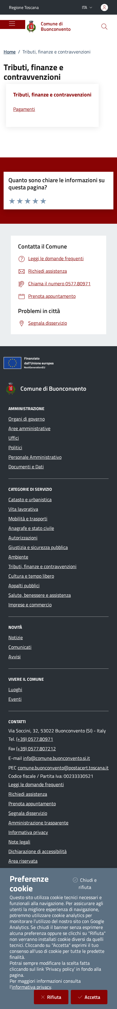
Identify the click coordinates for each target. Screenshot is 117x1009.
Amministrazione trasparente (38, 822)
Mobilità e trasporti (27, 518)
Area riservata (23, 860)
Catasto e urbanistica (30, 499)
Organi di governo (26, 418)
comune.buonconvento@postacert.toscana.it (63, 767)
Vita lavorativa (23, 509)
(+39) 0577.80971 (34, 739)
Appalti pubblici (24, 585)
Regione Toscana (24, 7)
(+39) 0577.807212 (36, 748)
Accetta (96, 997)
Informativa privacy (28, 832)
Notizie (15, 637)
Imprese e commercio (30, 604)
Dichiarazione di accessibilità (37, 851)
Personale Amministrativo (35, 457)
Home (10, 51)
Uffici (13, 437)
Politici (15, 447)
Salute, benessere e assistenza (39, 595)
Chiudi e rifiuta (92, 883)
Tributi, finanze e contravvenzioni (42, 566)
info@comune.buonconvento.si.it (56, 758)
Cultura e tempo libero (31, 575)
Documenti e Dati (26, 466)
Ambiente (18, 556)
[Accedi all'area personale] (104, 7)
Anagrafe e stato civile (31, 528)
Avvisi (14, 656)
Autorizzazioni (23, 537)
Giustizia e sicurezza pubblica (38, 547)
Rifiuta (57, 997)
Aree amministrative (29, 428)
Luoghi (15, 689)
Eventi (15, 699)
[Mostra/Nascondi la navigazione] (12, 23)
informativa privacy (31, 986)
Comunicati (20, 647)
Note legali (19, 841)
